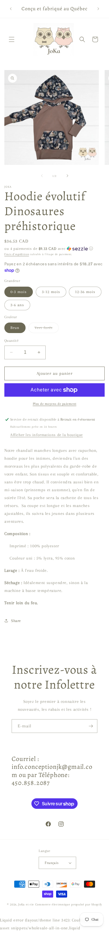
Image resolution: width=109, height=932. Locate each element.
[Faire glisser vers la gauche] (41, 175)
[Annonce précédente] (10, 8)
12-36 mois (85, 292)
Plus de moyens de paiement (54, 404)
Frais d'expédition (16, 254)
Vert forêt (47, 329)
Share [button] (16, 621)
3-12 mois (51, 292)
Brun (14, 327)
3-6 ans (17, 305)
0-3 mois (18, 292)
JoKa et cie (26, 904)
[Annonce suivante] (98, 8)
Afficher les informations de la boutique (46, 435)
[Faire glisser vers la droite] (67, 175)
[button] (11, 39)
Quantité (11, 341)
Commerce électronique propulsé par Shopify (68, 904)
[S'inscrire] (90, 726)
